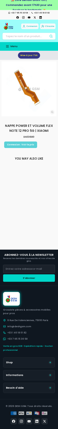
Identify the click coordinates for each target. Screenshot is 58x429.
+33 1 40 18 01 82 (42, 12)
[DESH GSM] (8, 26)
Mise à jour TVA (29, 55)
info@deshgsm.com (19, 326)
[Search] (51, 36)
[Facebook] (17, 17)
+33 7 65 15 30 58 (19, 12)
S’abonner (29, 278)
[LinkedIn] (40, 17)
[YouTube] (29, 17)
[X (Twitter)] (44, 421)
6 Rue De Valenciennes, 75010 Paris (27, 320)
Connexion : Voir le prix (20, 144)
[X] (35, 17)
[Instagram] (23, 17)
